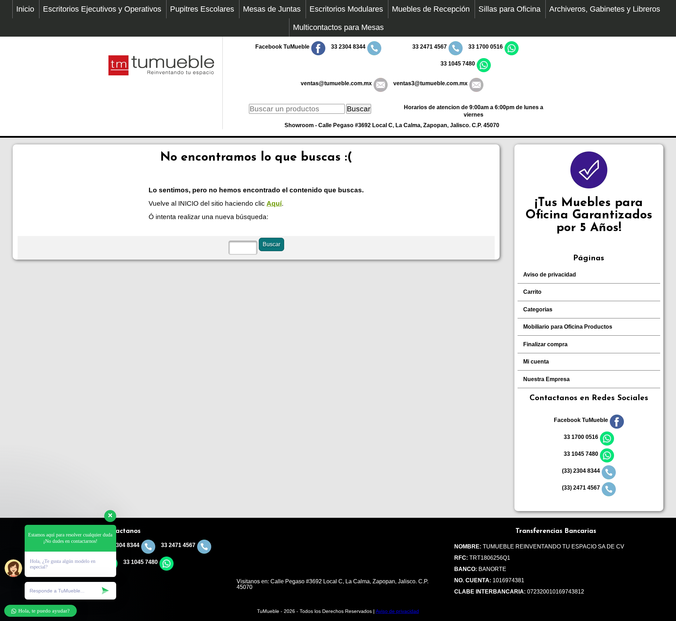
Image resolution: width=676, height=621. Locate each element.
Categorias (537, 309)
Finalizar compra (545, 344)
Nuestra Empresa (546, 379)
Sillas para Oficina (509, 9)
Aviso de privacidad (549, 275)
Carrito (532, 292)
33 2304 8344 (348, 47)
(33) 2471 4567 (581, 488)
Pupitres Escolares (202, 9)
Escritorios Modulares (346, 9)
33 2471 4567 (429, 47)
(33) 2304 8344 (581, 471)
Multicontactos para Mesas (338, 27)
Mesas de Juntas (272, 9)
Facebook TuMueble (282, 47)
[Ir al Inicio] (161, 73)
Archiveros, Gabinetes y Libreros (604, 9)
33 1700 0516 (485, 47)
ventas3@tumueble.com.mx (430, 83)
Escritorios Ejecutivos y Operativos (102, 9)
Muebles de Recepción (431, 9)
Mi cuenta (536, 362)
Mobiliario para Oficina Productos (567, 327)
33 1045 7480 (457, 64)
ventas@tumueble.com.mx (336, 83)
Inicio (25, 9)
